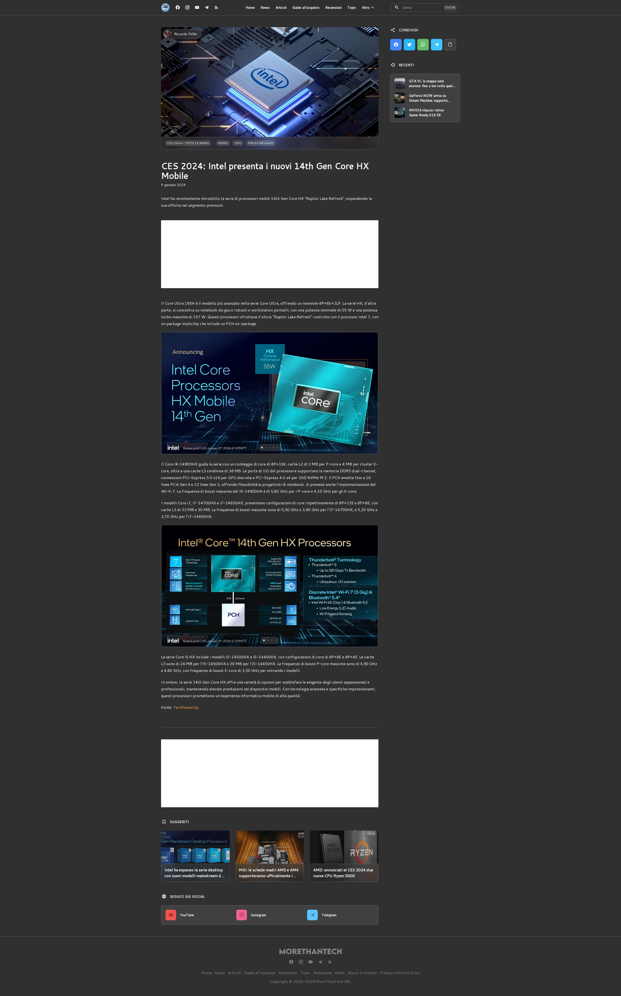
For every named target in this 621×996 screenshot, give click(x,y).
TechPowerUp (186, 707)
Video (340, 972)
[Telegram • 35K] (207, 7)
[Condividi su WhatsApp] (423, 44)
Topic (351, 7)
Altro (366, 7)
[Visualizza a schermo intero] (370, 446)
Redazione (322, 972)
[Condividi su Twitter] (409, 44)
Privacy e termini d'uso (400, 972)
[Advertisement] (269, 254)
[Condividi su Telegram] (436, 44)
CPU (238, 143)
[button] (183, 393)
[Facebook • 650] (177, 7)
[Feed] (216, 7)
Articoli (281, 7)
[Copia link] (450, 44)
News (265, 7)
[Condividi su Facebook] (396, 44)
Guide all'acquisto (305, 7)
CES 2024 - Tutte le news (188, 143)
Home (250, 7)
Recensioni (333, 7)
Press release (260, 143)
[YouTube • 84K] (197, 7)
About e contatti (362, 972)
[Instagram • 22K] (187, 7)
